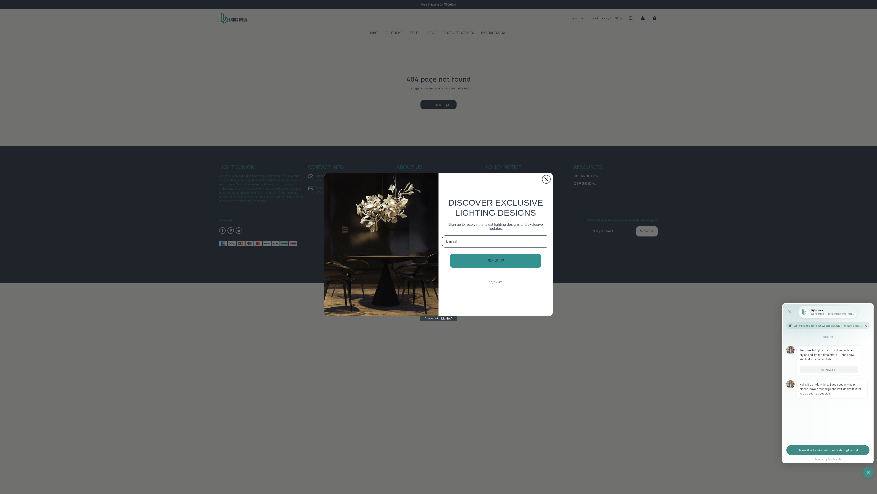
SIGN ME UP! (495, 260)
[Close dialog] (546, 179)
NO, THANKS (495, 282)
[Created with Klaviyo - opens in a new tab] (438, 318)
